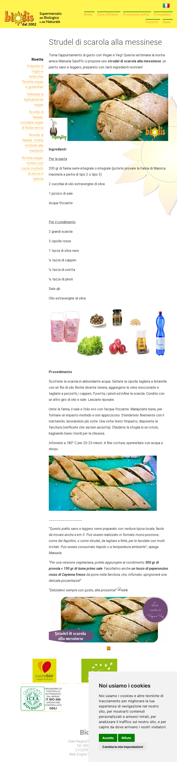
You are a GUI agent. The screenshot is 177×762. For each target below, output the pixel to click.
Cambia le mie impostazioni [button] (122, 747)
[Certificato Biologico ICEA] (41, 709)
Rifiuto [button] (126, 738)
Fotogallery (162, 14)
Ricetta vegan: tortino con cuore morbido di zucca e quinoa (32, 168)
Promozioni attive (136, 14)
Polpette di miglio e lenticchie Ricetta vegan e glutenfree (32, 76)
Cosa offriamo (107, 14)
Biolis (88, 14)
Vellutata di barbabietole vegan (33, 99)
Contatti (152, 22)
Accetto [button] (108, 738)
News (167, 22)
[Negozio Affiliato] (44, 681)
